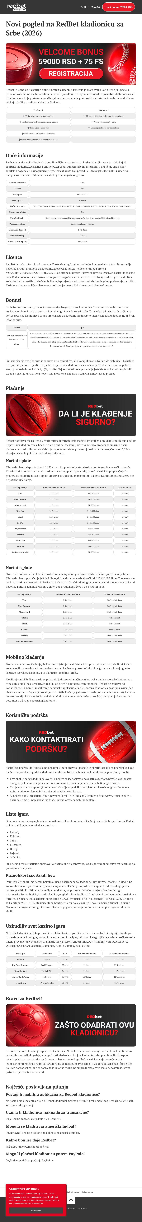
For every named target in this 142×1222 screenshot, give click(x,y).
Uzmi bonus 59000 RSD (119, 7)
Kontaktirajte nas (70, 1192)
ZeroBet (95, 7)
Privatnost (87, 1192)
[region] (36, 1200)
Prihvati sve (36, 1210)
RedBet (85, 7)
